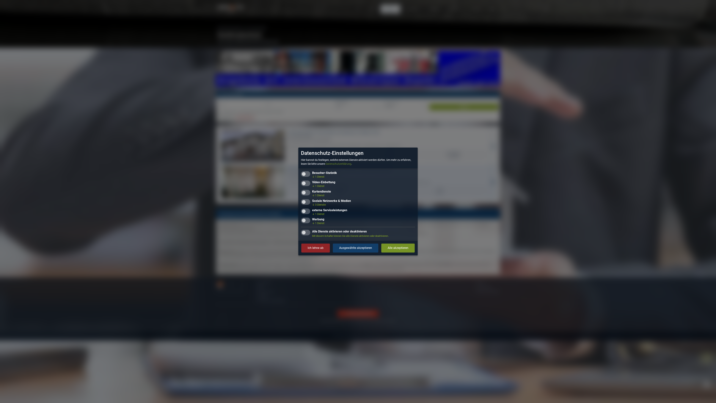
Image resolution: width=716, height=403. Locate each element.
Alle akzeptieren (398, 248)
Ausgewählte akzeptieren (355, 248)
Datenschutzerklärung (338, 164)
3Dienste (319, 204)
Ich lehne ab (316, 248)
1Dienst (318, 176)
